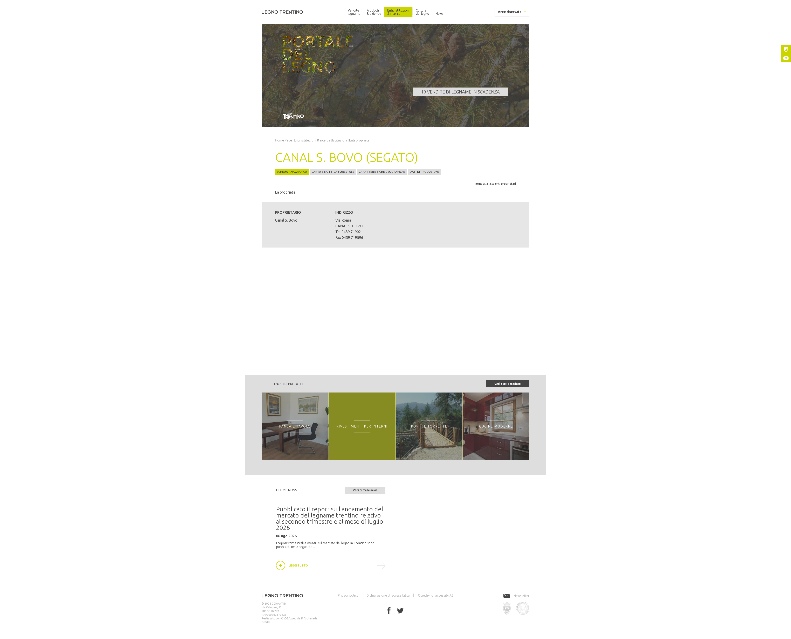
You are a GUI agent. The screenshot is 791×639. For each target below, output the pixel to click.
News (439, 13)
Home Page (283, 140)
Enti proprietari (360, 140)
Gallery (786, 58)
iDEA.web (290, 618)
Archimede (310, 618)
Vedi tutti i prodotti (507, 384)
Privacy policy (348, 595)
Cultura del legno (422, 11)
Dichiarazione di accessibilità (388, 595)
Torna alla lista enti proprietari (495, 183)
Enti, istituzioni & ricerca (398, 11)
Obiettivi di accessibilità (435, 595)
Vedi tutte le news (365, 490)
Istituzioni (786, 49)
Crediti (266, 622)
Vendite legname (354, 11)
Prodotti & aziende (373, 11)
